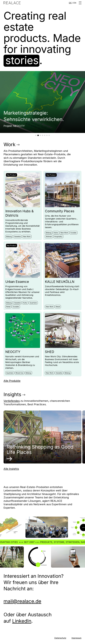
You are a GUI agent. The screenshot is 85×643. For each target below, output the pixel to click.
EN (74, 3)
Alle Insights (11, 468)
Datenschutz (60, 638)
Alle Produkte (12, 380)
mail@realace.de (22, 601)
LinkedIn (21, 621)
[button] (80, 3)
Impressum (76, 638)
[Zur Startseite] (12, 2)
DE (70, 3)
